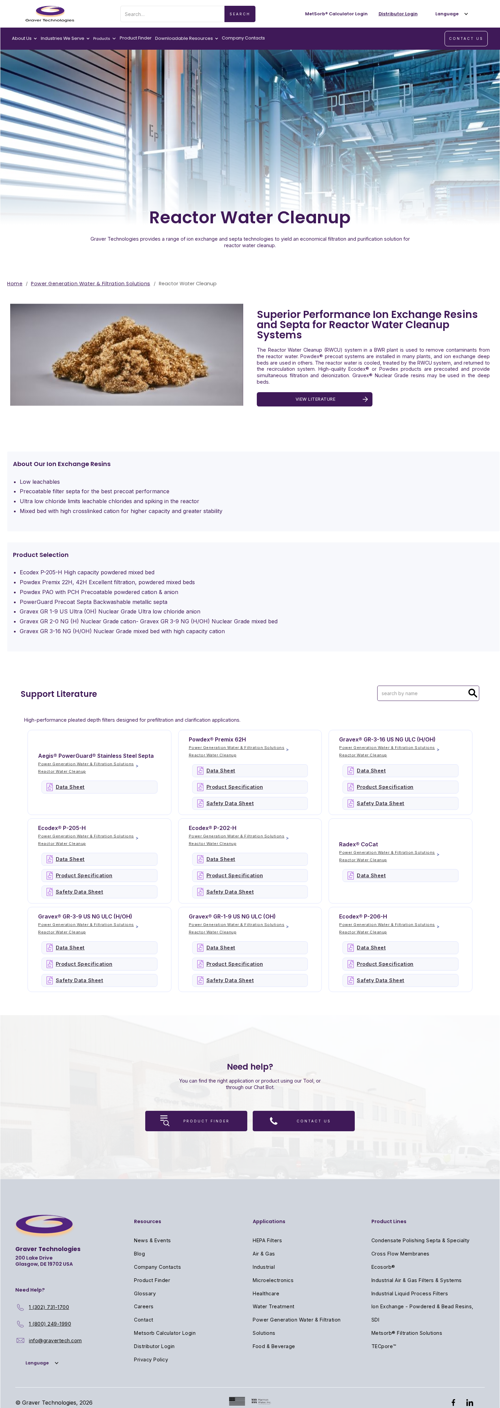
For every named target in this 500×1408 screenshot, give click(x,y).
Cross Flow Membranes (400, 1254)
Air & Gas (264, 1254)
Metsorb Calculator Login (165, 1333)
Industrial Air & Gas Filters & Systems (416, 1280)
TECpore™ (383, 1346)
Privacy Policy (151, 1359)
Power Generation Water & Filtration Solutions (90, 283)
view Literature (316, 399)
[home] (50, 14)
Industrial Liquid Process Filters (409, 1293)
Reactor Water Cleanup (62, 771)
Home (14, 283)
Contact (143, 1320)
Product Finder (136, 38)
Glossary (145, 1293)
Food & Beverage (274, 1346)
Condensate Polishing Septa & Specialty (420, 1240)
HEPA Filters (267, 1240)
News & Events (152, 1240)
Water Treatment (274, 1306)
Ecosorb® (383, 1267)
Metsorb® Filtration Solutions (407, 1333)
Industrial (264, 1267)
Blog (139, 1254)
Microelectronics (273, 1280)
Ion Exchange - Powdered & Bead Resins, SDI (422, 1313)
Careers (144, 1306)
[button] (450, 14)
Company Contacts (243, 38)
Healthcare (266, 1293)
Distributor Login (154, 1346)
